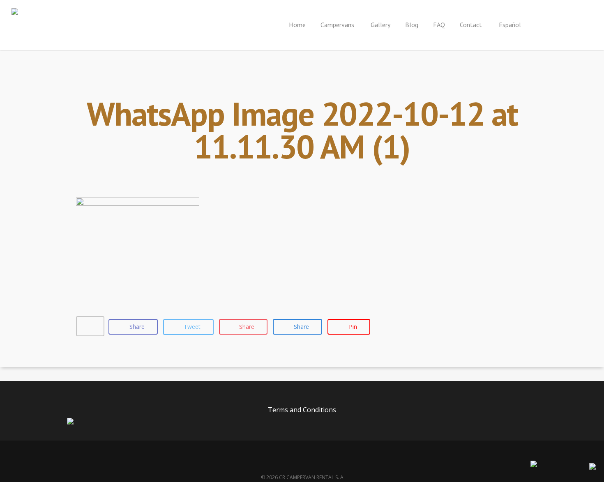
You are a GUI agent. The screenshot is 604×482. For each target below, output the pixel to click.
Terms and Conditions (302, 409)
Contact (471, 25)
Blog (411, 25)
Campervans (338, 25)
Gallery (380, 25)
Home (297, 25)
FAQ (439, 25)
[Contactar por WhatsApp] (592, 467)
